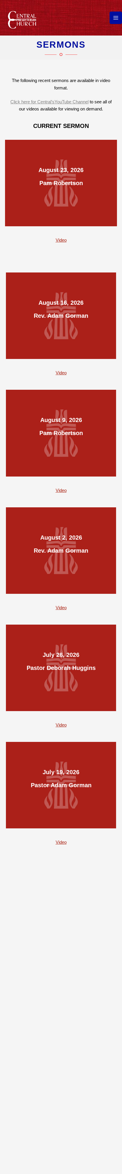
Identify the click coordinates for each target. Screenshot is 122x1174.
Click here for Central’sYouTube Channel (49, 102)
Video (61, 240)
